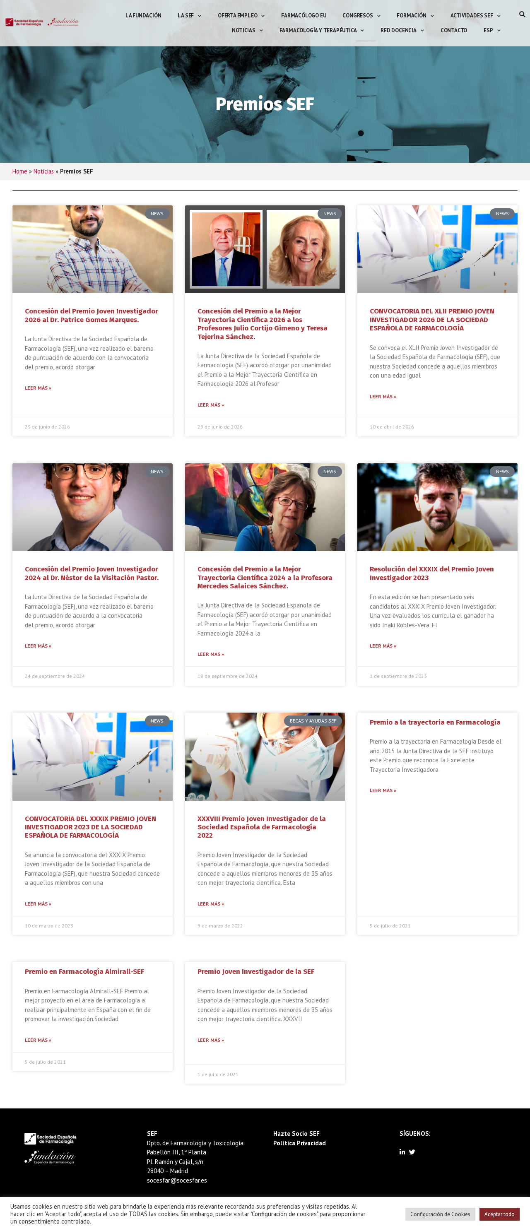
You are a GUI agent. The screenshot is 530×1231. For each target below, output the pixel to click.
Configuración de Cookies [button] (440, 1214)
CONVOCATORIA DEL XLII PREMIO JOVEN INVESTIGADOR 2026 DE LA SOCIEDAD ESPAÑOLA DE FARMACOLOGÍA (432, 319)
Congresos (357, 15)
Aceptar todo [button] (499, 1214)
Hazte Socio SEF (296, 1133)
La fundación (143, 15)
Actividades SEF (471, 15)
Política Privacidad (299, 1143)
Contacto (454, 30)
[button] (522, 14)
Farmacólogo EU (303, 15)
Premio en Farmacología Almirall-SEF (84, 971)
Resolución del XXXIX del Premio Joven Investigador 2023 (432, 573)
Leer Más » (38, 388)
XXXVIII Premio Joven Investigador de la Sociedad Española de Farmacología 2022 (262, 827)
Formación (411, 15)
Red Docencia (399, 30)
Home (19, 171)
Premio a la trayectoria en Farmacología (435, 722)
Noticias (243, 30)
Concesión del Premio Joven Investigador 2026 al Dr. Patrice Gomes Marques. (91, 315)
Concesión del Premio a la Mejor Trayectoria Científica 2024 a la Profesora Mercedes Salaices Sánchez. (265, 577)
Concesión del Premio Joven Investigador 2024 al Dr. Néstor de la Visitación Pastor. (92, 573)
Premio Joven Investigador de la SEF (256, 971)
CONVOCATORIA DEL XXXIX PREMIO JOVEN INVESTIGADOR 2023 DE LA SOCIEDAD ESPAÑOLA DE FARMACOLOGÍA (90, 827)
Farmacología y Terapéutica (318, 30)
